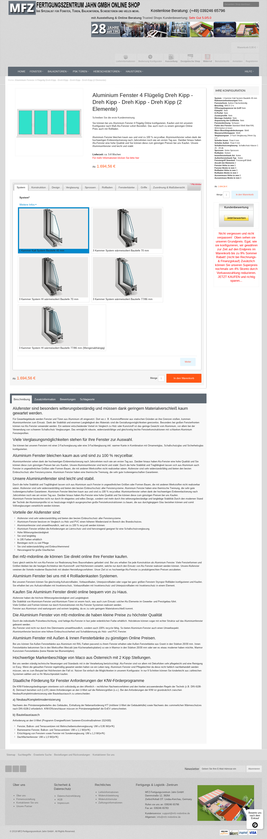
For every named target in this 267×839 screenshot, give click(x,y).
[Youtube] (23, 769)
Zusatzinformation (45, 399)
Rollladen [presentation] (107, 187)
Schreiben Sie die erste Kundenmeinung (113, 117)
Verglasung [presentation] (72, 187)
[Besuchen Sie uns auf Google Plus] (16, 769)
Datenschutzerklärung (68, 796)
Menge (153, 378)
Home (11, 80)
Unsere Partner (24, 806)
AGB (59, 799)
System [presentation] (21, 187)
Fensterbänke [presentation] (127, 187)
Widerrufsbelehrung (108, 795)
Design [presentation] (56, 187)
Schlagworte (87, 399)
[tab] (21, 187)
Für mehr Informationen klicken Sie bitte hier (115, 158)
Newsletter (192, 769)
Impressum (63, 803)
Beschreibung (22, 399)
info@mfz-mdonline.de (169, 817)
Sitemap (11, 754)
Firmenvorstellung (25, 799)
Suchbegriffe (24, 754)
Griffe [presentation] (144, 187)
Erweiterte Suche (43, 754)
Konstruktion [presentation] (38, 187)
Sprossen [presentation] (90, 187)
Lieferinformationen (108, 792)
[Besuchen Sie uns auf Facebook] (9, 769)
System (24, 197)
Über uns (21, 795)
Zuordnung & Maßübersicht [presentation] (169, 187)
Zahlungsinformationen (110, 802)
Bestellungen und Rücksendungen (72, 754)
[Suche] (256, 4)
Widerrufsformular (107, 799)
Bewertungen (68, 399)
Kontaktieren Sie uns (104, 754)
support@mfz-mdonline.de (176, 813)
